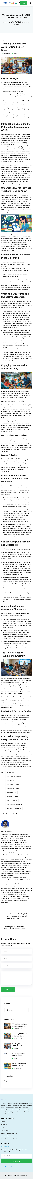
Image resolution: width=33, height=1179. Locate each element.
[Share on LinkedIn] (16, 813)
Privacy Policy (5, 1130)
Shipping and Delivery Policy (9, 1133)
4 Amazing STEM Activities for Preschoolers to (20, 1035)
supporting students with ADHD (14, 804)
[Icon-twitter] (5, 1166)
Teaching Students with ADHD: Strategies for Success (19, 1045)
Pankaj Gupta (6, 831)
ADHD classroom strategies (14, 776)
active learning (10, 772)
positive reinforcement (12, 796)
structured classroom (12, 800)
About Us (4, 1124)
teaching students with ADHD (14, 808)
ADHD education (11, 780)
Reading (21, 323)
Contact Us (4, 1127)
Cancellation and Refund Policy (10, 1139)
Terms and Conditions (7, 1136)
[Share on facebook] (10, 813)
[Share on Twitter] (13, 813)
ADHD (18, 552)
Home (12, 21)
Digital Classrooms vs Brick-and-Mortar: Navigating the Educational (19, 1065)
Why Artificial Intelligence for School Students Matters (20, 1025)
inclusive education (11, 792)
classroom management (13, 788)
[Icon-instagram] (8, 1166)
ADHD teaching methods (13, 784)
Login (23, 3)
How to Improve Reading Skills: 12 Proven (19, 1055)
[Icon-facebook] (1, 1166)
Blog (18, 21)
